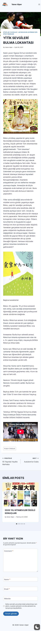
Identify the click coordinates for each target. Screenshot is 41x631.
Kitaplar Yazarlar (10, 32)
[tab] (16, 523)
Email (7, 589)
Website (7, 599)
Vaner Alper (9, 47)
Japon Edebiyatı (9, 448)
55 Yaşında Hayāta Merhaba (10, 461)
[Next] (35, 502)
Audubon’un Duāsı (31, 460)
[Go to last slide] (5, 502)
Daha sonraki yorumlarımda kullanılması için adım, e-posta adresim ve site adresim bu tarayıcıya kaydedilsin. (21, 606)
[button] (37, 627)
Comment (8, 551)
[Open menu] (39, 4)
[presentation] (20, 494)
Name (7, 579)
